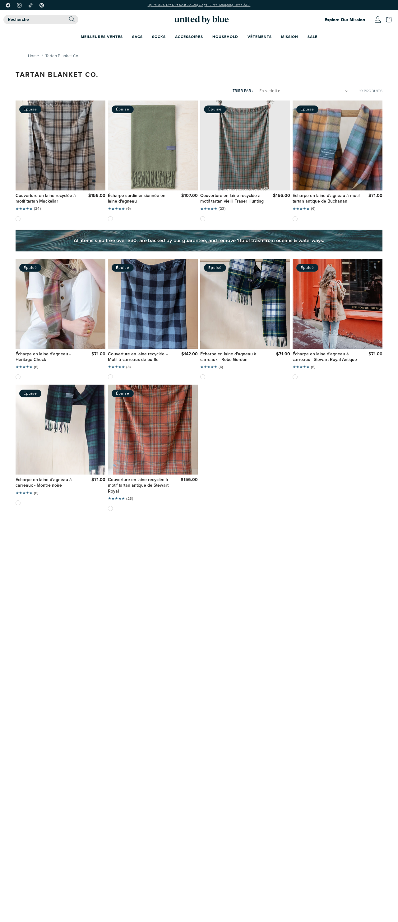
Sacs (137, 36)
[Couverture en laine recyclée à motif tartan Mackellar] (18, 218)
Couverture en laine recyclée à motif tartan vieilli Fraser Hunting (232, 198)
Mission (289, 36)
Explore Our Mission (345, 19)
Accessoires (189, 36)
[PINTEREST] (41, 5)
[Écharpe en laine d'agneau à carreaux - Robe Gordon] (202, 376)
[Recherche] (72, 19)
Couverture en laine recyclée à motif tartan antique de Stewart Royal (138, 485)
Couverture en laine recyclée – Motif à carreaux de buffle (138, 357)
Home (33, 56)
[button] (390, 19)
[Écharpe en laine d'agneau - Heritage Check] (18, 376)
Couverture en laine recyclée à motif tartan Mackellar (46, 198)
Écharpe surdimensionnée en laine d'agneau (136, 198)
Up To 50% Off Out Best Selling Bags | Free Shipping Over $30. (199, 5)
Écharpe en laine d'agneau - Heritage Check (43, 357)
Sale (312, 36)
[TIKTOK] (30, 5)
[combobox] (40, 19)
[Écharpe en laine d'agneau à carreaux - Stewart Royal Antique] (295, 376)
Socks (159, 36)
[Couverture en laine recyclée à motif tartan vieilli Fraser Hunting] (202, 218)
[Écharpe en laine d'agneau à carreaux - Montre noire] (18, 502)
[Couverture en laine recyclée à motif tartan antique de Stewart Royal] (110, 508)
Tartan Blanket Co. (62, 56)
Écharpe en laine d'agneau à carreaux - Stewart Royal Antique (325, 357)
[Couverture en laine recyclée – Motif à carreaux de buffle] (110, 376)
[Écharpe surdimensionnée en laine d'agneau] (110, 218)
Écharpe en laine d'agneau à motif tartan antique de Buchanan (326, 198)
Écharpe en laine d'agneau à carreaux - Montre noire (44, 482)
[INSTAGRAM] (19, 5)
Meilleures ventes (102, 36)
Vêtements (260, 36)
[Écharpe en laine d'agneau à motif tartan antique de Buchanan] (295, 218)
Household (225, 36)
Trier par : (243, 90)
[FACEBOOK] (8, 5)
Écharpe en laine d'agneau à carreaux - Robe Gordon (228, 357)
